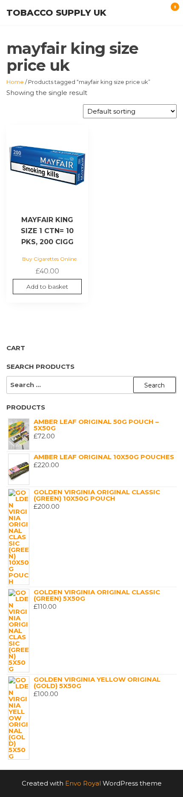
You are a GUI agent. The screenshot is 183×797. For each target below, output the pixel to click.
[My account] (153, 12)
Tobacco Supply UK (56, 13)
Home (15, 81)
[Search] (162, 12)
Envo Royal (83, 783)
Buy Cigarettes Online (49, 259)
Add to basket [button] (47, 286)
